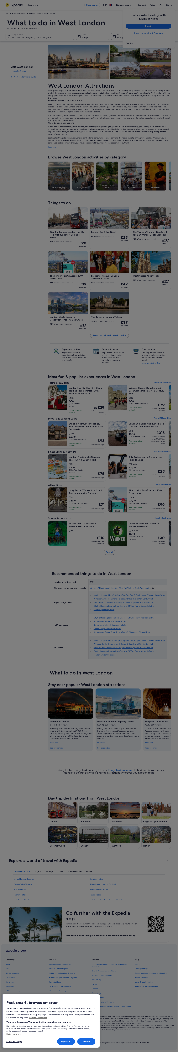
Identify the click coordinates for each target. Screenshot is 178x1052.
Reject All (66, 1041)
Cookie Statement (38, 1017)
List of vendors (13, 1034)
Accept (86, 1041)
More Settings (14, 1041)
